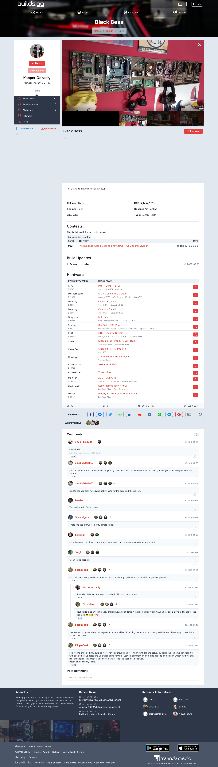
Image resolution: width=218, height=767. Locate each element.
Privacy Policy (85, 762)
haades (79, 500)
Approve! (194, 131)
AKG (100, 364)
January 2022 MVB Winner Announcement (99, 707)
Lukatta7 (80, 534)
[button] (195, 76)
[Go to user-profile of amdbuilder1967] (70, 462)
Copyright (99, 762)
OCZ (100, 332)
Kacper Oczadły (37, 78)
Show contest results (79, 237)
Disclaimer (111, 762)
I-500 (124, 385)
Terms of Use (69, 762)
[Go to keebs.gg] (180, 4)
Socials (37, 752)
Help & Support (53, 762)
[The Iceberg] (64, 731)
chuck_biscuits (83, 441)
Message (38, 70)
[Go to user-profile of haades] (70, 500)
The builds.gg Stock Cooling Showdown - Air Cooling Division (113, 245)
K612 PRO (111, 364)
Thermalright (105, 356)
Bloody (102, 393)
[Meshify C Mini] (87, 731)
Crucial (102, 301)
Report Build (27, 128)
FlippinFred (81, 569)
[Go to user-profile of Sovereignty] (70, 517)
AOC (100, 377)
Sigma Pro (120, 348)
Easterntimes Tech (108, 385)
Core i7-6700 (113, 285)
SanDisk (102, 325)
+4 (114, 463)
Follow (38, 63)
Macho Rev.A (122, 356)
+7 (108, 569)
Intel (100, 285)
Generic (113, 301)
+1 (109, 517)
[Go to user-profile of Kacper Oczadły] (37, 51)
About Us (39, 762)
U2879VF (111, 377)
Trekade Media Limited (169, 763)
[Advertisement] (37, 180)
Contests (33, 757)
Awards (46, 752)
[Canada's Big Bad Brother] (20, 731)
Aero (107, 317)
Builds (109, 30)
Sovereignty (82, 517)
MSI (100, 293)
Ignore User (50, 128)
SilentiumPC (105, 340)
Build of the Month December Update (97, 714)
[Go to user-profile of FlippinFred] (70, 569)
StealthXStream (114, 332)
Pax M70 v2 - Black (125, 340)
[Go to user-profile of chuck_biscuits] (70, 441)
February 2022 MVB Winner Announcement (100, 700)
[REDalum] (42, 731)
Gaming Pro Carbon (116, 293)
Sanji (78, 552)
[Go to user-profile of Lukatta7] (70, 534)
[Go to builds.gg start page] (31, 4)
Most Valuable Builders (73, 752)
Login (198, 4)
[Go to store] (195, 287)
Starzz (110, 372)
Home (97, 30)
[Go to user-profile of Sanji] (70, 552)
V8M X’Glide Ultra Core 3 (123, 393)
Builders (56, 752)
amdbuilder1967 (84, 462)
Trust (101, 372)
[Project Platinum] (109, 731)
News (40, 746)
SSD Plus (115, 325)
